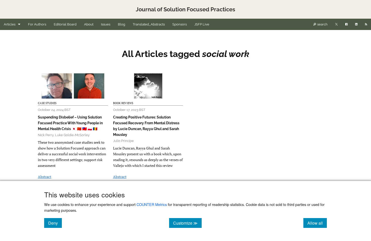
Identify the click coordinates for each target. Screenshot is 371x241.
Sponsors (179, 24)
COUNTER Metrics (152, 204)
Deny (55, 223)
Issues (105, 24)
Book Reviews (123, 103)
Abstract (44, 176)
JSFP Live (201, 24)
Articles (9, 24)
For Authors (37, 24)
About (88, 24)
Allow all (317, 223)
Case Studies (47, 103)
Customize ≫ (187, 223)
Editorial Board (65, 24)
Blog (121, 24)
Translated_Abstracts (149, 24)
